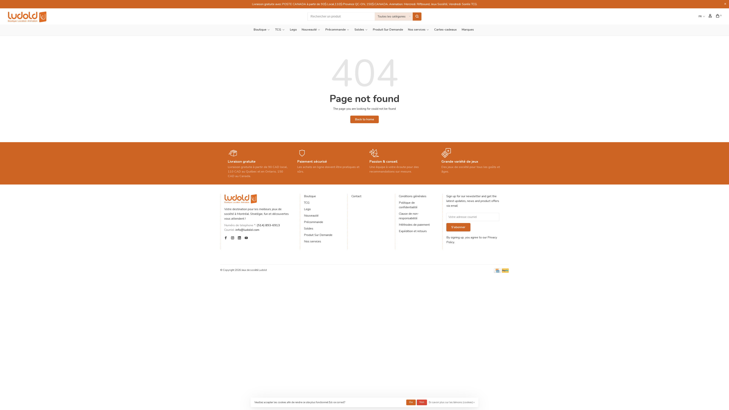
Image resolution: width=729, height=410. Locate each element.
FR (700, 16)
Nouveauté (309, 30)
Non (422, 402)
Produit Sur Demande (388, 30)
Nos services (416, 30)
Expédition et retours (413, 231)
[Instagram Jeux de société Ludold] (232, 238)
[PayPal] (505, 272)
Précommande (335, 30)
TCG (278, 30)
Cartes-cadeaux (445, 30)
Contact (356, 196)
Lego (293, 30)
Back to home (364, 119)
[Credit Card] (497, 272)
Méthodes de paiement (414, 225)
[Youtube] (246, 238)
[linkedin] (239, 238)
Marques (468, 30)
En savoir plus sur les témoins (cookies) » (452, 402)
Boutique (260, 30)
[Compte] (710, 16)
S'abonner (458, 227)
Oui (411, 402)
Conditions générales (412, 196)
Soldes (359, 30)
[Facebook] (225, 238)
